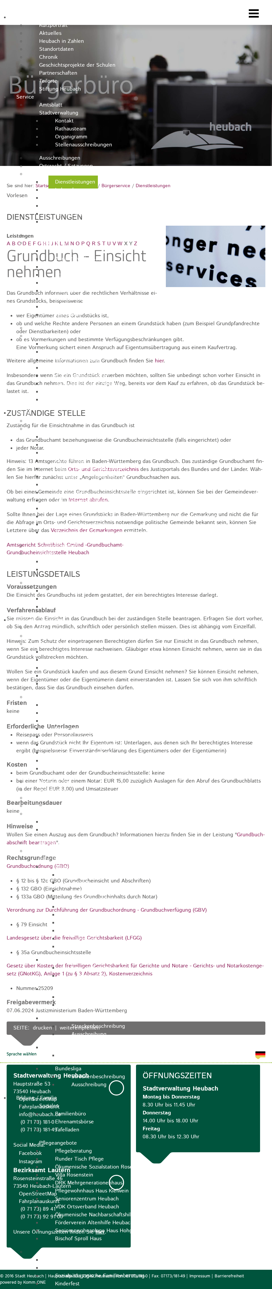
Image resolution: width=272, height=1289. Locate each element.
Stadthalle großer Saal (82, 299)
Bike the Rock (56, 859)
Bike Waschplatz (90, 907)
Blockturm (67, 713)
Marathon (66, 989)
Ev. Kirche (67, 721)
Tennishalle (68, 315)
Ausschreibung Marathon (101, 1005)
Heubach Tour (55, 782)
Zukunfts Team (72, 607)
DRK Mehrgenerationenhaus (88, 1183)
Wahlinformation (74, 569)
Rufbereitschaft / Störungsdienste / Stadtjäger (111, 222)
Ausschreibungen (59, 158)
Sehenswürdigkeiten (63, 697)
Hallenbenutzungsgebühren (87, 384)
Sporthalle (67, 291)
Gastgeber (51, 628)
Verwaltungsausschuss (81, 524)
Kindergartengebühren (82, 376)
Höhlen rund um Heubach (85, 769)
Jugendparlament (59, 546)
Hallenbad (67, 822)
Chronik (48, 57)
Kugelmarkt (52, 843)
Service (25, 97)
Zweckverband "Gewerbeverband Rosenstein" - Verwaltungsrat (130, 532)
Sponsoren (84, 939)
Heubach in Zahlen (61, 41)
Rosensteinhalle (74, 267)
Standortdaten (56, 49)
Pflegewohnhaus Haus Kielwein (92, 1191)
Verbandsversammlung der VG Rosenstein (105, 492)
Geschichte (84, 931)
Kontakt (64, 121)
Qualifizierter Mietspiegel (69, 328)
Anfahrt (80, 883)
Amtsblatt (50, 105)
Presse (79, 946)
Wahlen (48, 554)
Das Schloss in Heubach (83, 753)
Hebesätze (67, 368)
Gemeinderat (70, 445)
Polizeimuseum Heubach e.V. (89, 745)
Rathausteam (70, 129)
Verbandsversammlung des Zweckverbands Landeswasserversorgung (137, 508)
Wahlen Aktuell (73, 562)
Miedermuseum (73, 660)
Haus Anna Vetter (76, 684)
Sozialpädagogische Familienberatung (100, 1276)
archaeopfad (53, 790)
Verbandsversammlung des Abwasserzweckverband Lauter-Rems (131, 500)
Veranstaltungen (58, 636)
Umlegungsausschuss (80, 485)
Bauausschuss (71, 437)
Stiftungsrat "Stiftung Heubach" (93, 477)
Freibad (64, 830)
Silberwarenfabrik (76, 283)
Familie (47, 1252)
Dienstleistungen (75, 182)
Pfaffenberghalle (74, 251)
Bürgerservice (56, 174)
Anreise (48, 806)
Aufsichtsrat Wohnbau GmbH (89, 469)
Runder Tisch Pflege (79, 1159)
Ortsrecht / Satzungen (66, 166)
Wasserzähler (71, 206)
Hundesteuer (70, 352)
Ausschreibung (88, 976)
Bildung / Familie (36, 1098)
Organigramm (71, 137)
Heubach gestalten (77, 591)
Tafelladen (67, 1130)
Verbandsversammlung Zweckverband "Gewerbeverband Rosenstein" (137, 516)
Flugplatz (50, 798)
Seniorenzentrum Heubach (87, 1199)
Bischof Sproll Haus (78, 1239)
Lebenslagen (70, 190)
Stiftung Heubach (60, 89)
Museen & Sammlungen (67, 644)
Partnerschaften (58, 73)
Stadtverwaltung (58, 113)
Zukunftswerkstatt (76, 1268)
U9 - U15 (65, 960)
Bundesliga (68, 1069)
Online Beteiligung (77, 599)
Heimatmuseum (73, 668)
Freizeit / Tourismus (40, 620)
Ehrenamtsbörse (74, 1122)
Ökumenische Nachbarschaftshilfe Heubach (106, 1215)
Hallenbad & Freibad (79, 392)
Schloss (64, 652)
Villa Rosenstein (74, 1175)
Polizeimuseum (73, 676)
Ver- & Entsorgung (77, 214)
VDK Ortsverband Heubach (87, 1207)
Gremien (49, 429)
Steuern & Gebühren (64, 336)
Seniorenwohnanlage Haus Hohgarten (100, 1231)
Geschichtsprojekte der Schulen (77, 65)
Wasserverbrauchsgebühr (85, 344)
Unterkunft (84, 891)
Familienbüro (70, 1114)
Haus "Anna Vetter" (78, 737)
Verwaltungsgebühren (81, 400)
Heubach (26, 17)
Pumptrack (68, 1047)
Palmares (82, 923)
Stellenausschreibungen (83, 145)
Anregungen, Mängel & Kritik (74, 235)
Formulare (67, 198)
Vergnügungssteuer (78, 360)
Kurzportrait (53, 25)
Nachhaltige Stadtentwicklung (74, 583)
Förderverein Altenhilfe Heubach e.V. (99, 1223)
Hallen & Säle (55, 243)
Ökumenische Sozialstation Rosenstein (101, 1167)
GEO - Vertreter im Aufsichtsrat (93, 453)
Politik (23, 413)
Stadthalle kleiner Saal (82, 307)
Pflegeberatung (73, 1151)
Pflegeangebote (58, 1143)
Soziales (48, 1106)
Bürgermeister (56, 421)
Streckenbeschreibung (98, 968)
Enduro (63, 1018)
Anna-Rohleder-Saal (78, 259)
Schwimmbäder (57, 814)
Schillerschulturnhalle (80, 275)
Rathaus (64, 705)
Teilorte (48, 81)
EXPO (78, 915)
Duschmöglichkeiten (95, 899)
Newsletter (84, 875)
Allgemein (67, 867)
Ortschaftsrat (70, 461)
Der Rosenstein (73, 761)
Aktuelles (50, 33)
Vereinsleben (54, 851)
